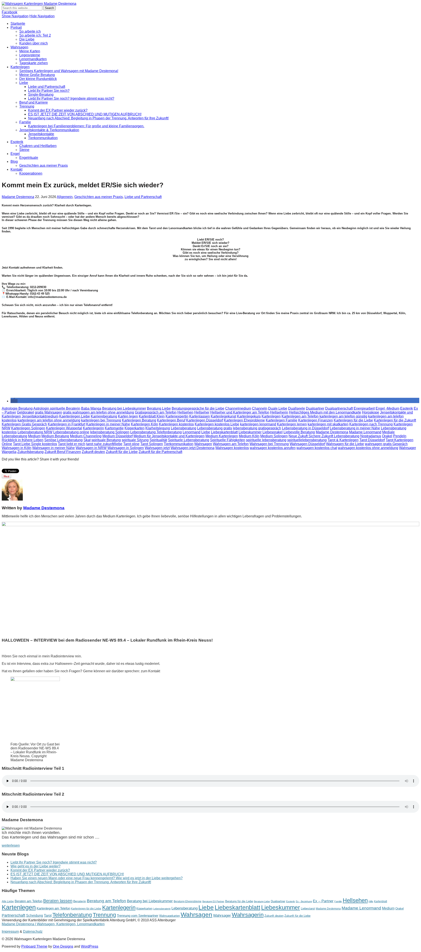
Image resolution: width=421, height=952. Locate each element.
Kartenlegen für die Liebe (353, 420)
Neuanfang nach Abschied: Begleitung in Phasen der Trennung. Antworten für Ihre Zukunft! (98, 118)
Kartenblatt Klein (152, 416)
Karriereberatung (104, 416)
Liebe (23, 83)
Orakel (387, 436)
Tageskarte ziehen (33, 63)
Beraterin (79, 901)
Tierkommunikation (43, 138)
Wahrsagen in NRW (91, 448)
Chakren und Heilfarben (38, 146)
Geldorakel (25, 412)
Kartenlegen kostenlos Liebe (217, 424)
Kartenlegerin (93, 428)
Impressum (10, 931)
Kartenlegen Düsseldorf (204, 420)
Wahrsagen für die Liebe (345, 444)
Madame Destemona (18, 197)
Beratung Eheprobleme (188, 901)
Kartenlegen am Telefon (300, 416)
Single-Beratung (41, 94)
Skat (87, 440)
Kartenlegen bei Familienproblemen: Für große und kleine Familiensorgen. (86, 126)
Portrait (16, 27)
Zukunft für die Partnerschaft (160, 452)
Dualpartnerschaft (339, 408)
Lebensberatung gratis (214, 428)
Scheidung (34, 915)
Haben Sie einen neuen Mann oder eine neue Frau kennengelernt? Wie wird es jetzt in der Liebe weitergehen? (97, 878)
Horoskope (370, 412)
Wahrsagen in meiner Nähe (53, 448)
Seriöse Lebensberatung (63, 440)
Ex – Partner (323, 901)
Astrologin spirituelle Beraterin (56, 408)
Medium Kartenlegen (221, 436)
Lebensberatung (183, 428)
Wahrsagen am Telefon (231, 444)
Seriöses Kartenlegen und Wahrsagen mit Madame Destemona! (68, 71)
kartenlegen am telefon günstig (343, 416)
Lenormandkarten (33, 59)
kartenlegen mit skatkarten (328, 424)
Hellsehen (185, 412)
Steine (24, 150)
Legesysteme (29, 55)
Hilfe (371, 901)
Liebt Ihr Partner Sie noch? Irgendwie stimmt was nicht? (71, 98)
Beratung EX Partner (213, 901)
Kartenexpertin (177, 416)
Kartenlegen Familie (281, 420)
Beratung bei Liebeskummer (124, 408)
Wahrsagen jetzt (157, 448)
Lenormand (191, 432)
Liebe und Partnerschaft (46, 86)
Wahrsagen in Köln (16, 448)
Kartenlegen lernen (292, 424)
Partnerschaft (13, 915)
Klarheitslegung (157, 428)
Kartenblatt (380, 901)
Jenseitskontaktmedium (40, 416)
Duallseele (296, 408)
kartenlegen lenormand (258, 424)
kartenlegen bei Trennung (101, 420)
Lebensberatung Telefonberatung (156, 432)
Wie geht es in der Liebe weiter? (36, 866)
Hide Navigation (42, 16)
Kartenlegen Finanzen (315, 420)
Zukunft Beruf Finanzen (63, 452)
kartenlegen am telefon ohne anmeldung (49, 420)
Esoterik (17, 142)
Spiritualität (158, 440)
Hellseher (201, 412)
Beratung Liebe (159, 408)
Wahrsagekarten (169, 915)
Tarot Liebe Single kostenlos (35, 444)
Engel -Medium (387, 408)
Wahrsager (407, 448)
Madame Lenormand (365, 432)
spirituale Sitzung (135, 440)
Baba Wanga (91, 408)
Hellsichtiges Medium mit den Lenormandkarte (325, 412)
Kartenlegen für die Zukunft (395, 420)
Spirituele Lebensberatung (188, 440)
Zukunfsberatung (30, 452)
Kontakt (16, 169)
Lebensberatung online (71, 432)
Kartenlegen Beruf (171, 420)
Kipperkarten (134, 428)
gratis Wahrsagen (48, 412)
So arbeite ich (30, 31)
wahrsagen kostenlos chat (316, 448)
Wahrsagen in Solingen (125, 448)
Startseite (18, 23)
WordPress (89, 946)
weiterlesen (11, 845)
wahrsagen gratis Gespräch (386, 444)
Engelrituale (28, 157)
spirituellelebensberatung (307, 440)
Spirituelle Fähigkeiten (227, 440)
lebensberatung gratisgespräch (257, 428)
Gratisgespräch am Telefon (156, 412)
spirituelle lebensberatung (266, 440)
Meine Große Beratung (37, 75)
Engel (15, 154)
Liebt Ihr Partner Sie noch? (49, 90)
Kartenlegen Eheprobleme (244, 420)
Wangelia (9, 452)
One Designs (63, 946)
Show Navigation (15, 16)
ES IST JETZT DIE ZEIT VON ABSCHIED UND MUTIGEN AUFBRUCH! (84, 114)
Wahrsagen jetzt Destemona (192, 448)
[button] (14, 401)
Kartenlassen (199, 416)
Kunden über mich (33, 43)
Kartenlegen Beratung (139, 420)
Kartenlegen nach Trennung (371, 424)
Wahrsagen (19, 47)
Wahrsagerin (248, 915)
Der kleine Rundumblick (38, 79)
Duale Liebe (277, 408)
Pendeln (399, 436)
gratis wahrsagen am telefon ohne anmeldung (98, 412)
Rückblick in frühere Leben (22, 440)
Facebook (9, 12)
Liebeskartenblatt (224, 432)
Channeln (259, 408)
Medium (34, 436)
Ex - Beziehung (304, 901)
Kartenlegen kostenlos (176, 424)
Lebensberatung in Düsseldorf (305, 428)
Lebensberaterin (162, 908)
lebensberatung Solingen (109, 432)
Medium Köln (249, 436)
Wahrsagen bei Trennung (269, 444)
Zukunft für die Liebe (122, 452)
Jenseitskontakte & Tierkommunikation (49, 130)
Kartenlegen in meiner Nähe (108, 424)
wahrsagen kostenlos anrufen (273, 448)
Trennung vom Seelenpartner (137, 915)
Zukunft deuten (93, 452)
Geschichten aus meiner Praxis (43, 165)
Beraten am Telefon (28, 901)
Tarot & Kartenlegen (343, 440)
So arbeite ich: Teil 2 (35, 35)
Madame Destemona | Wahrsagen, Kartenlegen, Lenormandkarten (53, 924)
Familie (25, 122)
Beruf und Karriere (33, 102)
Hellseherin (279, 412)
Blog (14, 161)
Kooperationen (30, 173)
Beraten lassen (57, 900)
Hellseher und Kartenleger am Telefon (239, 412)
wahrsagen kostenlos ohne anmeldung (368, 448)
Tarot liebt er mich (71, 444)
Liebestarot (308, 908)
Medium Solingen (274, 436)
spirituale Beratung (106, 440)
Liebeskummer (250, 432)
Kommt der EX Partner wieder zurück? (57, 110)
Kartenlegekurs (249, 416)
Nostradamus (370, 436)
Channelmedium (238, 408)
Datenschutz (33, 931)
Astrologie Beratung (17, 408)
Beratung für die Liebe (239, 901)
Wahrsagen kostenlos (232, 448)
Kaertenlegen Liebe (74, 416)
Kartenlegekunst (223, 416)
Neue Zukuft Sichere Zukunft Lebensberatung (324, 436)
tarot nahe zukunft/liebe (104, 444)
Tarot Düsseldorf (372, 440)
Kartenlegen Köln (144, 424)
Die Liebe (26, 39)
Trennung (26, 106)
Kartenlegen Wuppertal (64, 428)
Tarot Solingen (151, 444)
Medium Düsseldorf (117, 436)
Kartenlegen (20, 67)
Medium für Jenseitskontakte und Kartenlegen (169, 436)
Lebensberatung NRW (35, 432)
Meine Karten (29, 51)
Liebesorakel (272, 432)
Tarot (48, 915)
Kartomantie (114, 428)
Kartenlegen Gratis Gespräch (24, 424)
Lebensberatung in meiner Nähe (355, 428)
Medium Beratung (55, 436)
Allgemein (65, 197)
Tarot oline (131, 444)
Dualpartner (315, 408)
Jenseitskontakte (41, 134)
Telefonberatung (72, 915)
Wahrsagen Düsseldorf (307, 444)
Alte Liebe (8, 901)
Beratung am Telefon (106, 901)
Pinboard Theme (34, 946)
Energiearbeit (364, 408)
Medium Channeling (86, 436)
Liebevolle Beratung (299, 432)
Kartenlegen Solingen (28, 428)
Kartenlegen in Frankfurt (66, 424)
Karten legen (128, 416)
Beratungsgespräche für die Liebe (198, 408)
